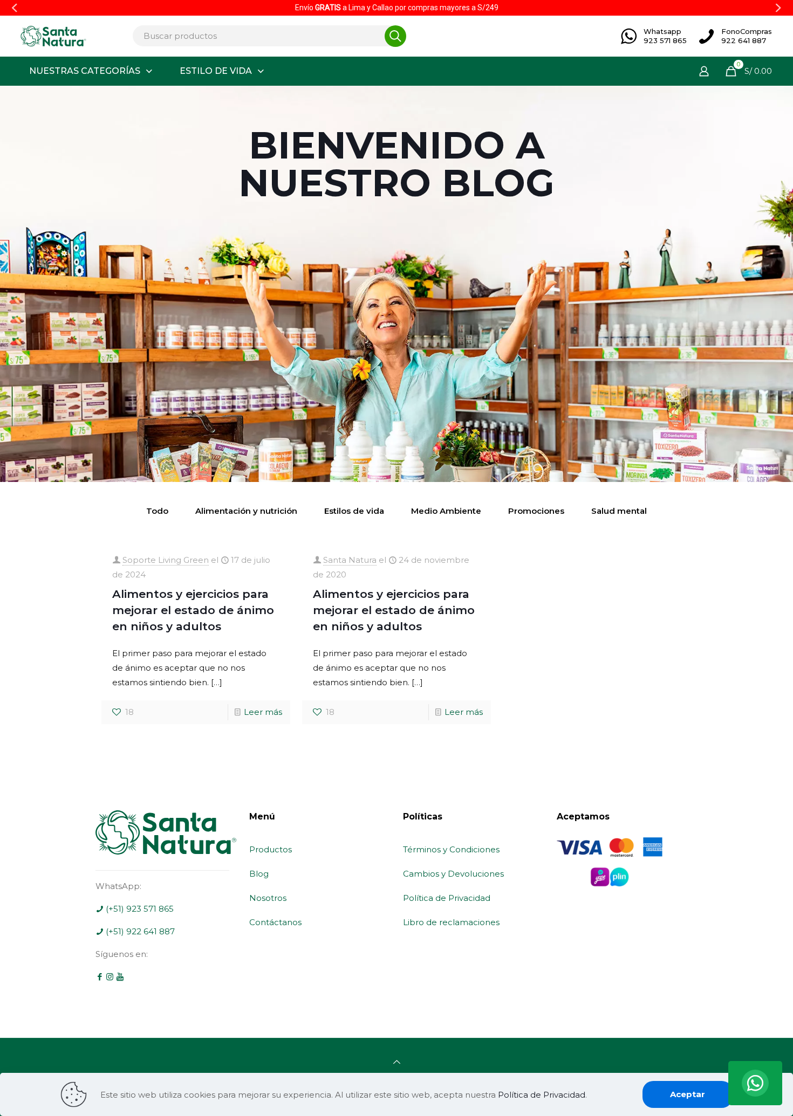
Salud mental (619, 511)
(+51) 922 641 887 (139, 931)
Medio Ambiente (446, 511)
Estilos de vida (354, 511)
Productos (270, 849)
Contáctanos (275, 922)
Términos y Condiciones (451, 849)
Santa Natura (350, 560)
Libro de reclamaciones (451, 922)
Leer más (263, 712)
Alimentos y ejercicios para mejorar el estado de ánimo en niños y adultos (193, 610)
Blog (259, 874)
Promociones (536, 511)
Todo (157, 511)
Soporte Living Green (165, 560)
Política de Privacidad (446, 898)
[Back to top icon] (397, 1062)
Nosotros (267, 898)
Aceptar (687, 1094)
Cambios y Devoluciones (453, 874)
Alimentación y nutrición (246, 511)
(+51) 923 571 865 (139, 909)
